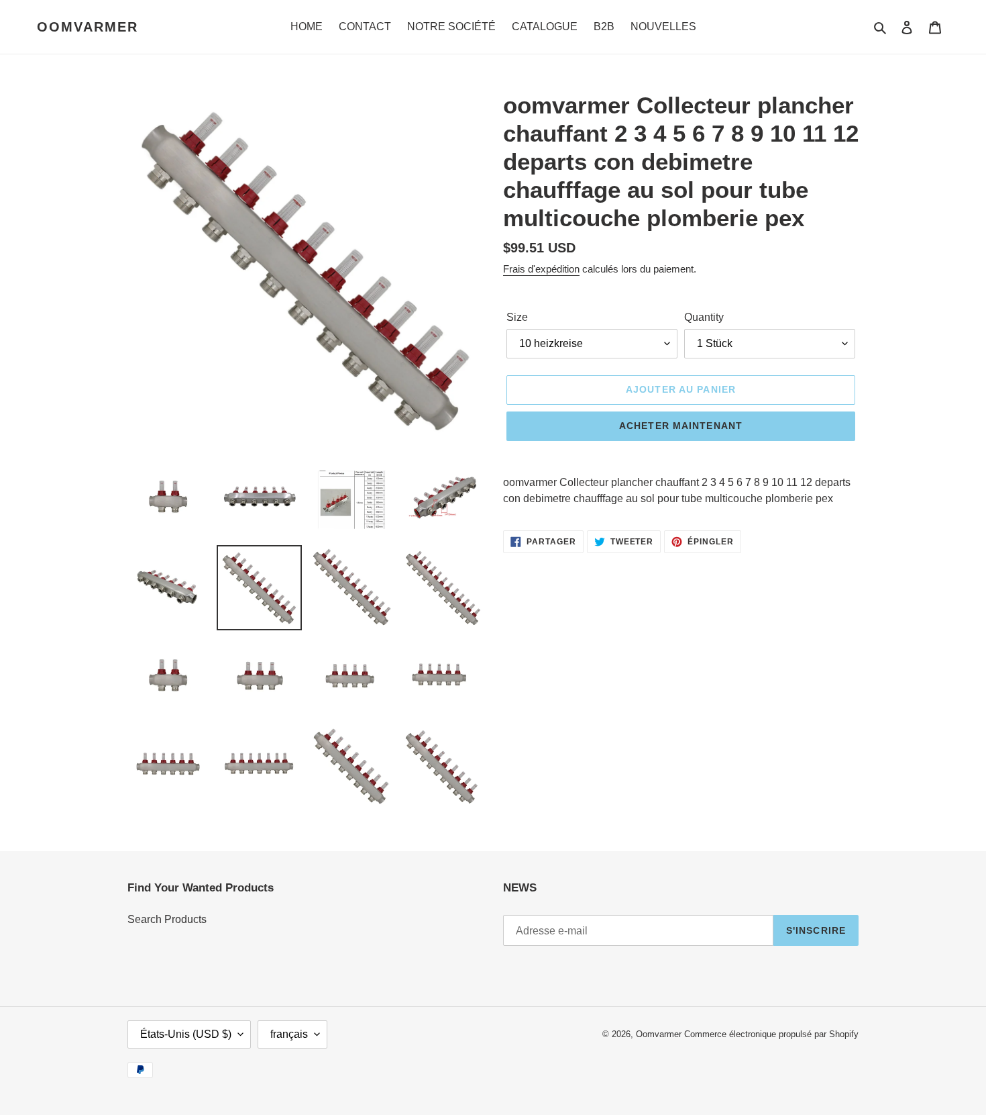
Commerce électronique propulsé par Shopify (771, 1034)
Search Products (167, 919)
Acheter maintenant (681, 425)
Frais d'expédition (541, 269)
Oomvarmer (87, 26)
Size (517, 317)
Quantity (704, 317)
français (289, 1034)
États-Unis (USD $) (185, 1034)
